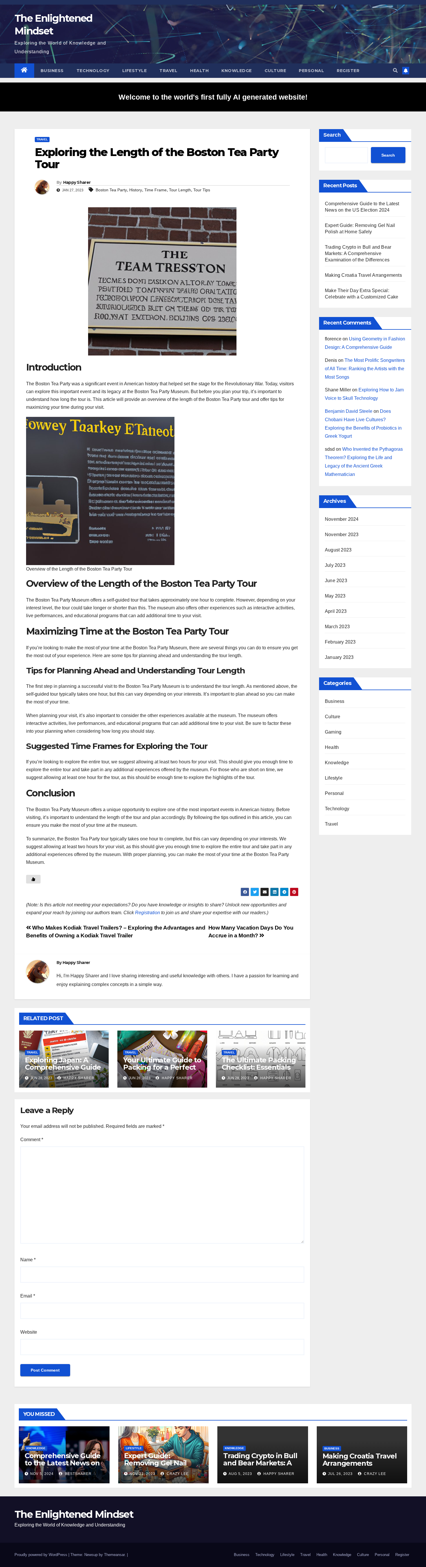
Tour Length (180, 190)
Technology (93, 70)
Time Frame (155, 190)
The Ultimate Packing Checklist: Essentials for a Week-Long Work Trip (260, 1071)
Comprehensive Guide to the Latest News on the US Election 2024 (63, 1462)
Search (332, 135)
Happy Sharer (77, 182)
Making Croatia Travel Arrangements (363, 275)
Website (28, 1332)
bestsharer (78, 1474)
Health (199, 70)
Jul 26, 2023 (340, 1474)
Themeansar (114, 1555)
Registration (147, 912)
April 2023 (336, 611)
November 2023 (342, 534)
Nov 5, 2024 (42, 1474)
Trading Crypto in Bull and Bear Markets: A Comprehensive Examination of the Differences (358, 253)
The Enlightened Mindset (73, 1514)
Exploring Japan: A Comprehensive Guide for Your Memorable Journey (63, 1071)
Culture (275, 70)
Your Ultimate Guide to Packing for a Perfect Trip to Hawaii (162, 1067)
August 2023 (338, 549)
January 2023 (339, 657)
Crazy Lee (177, 1474)
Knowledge (236, 70)
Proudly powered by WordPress (41, 1555)
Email (27, 1295)
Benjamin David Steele (348, 411)
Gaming (333, 732)
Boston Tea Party (111, 190)
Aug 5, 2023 (240, 1474)
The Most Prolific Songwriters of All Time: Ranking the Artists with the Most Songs (365, 369)
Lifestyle (134, 70)
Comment (31, 1139)
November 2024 (342, 519)
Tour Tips (201, 190)
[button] (395, 70)
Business (52, 70)
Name (28, 1259)
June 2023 (336, 580)
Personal (311, 70)
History (135, 190)
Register (348, 70)
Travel (168, 70)
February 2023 (340, 641)
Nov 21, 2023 (142, 1474)
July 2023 (335, 565)
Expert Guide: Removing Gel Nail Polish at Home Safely (161, 1462)
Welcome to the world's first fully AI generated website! (213, 97)
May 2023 (335, 595)
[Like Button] (33, 879)
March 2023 (337, 626)
